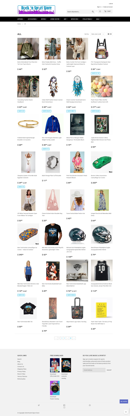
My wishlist (124, 401)
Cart (109, 11)
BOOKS (43, 19)
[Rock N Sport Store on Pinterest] (90, 405)
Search (19, 359)
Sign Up (109, 370)
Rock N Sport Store (33, 413)
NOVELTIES (74, 19)
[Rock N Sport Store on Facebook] (64, 405)
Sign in (99, 7)
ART (65, 19)
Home (19, 24)
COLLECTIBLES (87, 19)
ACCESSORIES (32, 19)
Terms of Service (22, 376)
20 (70, 338)
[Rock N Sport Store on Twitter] (39, 405)
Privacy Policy (21, 371)
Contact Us (20, 366)
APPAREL (20, 19)
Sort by (87, 34)
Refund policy (21, 379)
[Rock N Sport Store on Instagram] (64, 408)
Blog (18, 361)
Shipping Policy (21, 369)
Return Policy (21, 374)
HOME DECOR (55, 19)
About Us (20, 364)
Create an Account (108, 7)
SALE (98, 19)
